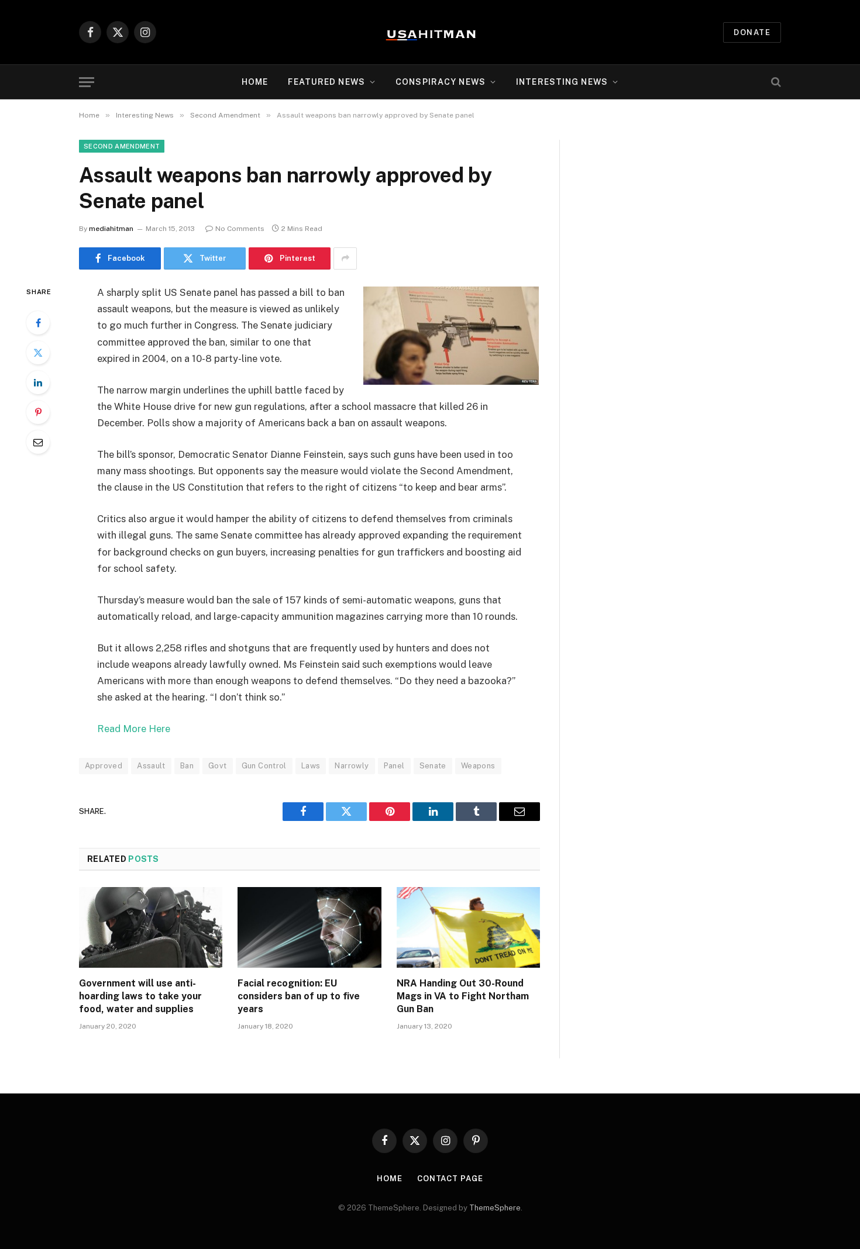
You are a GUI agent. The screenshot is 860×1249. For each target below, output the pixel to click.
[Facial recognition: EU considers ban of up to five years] (309, 927)
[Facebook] (38, 322)
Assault (151, 765)
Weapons (478, 765)
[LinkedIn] (38, 382)
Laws (311, 765)
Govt (217, 765)
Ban (187, 765)
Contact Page (450, 1178)
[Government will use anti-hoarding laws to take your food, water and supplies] (150, 927)
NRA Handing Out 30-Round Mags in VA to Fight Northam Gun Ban (463, 996)
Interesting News (562, 82)
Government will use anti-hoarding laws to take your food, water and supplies (140, 996)
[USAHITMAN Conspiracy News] (430, 32)
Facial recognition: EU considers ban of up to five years (299, 996)
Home (255, 82)
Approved (103, 765)
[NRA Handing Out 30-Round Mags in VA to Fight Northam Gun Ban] (468, 927)
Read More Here (133, 728)
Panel (394, 765)
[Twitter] (38, 352)
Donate (752, 32)
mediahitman (111, 229)
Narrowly (352, 765)
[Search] (775, 82)
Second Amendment (122, 146)
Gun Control (264, 765)
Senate (432, 765)
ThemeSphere (495, 1207)
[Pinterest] (38, 412)
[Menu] (86, 82)
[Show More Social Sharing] (345, 258)
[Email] (38, 442)
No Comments (239, 229)
